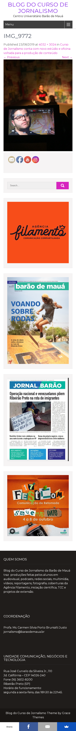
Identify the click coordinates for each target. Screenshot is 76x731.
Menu (9, 24)
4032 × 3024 (47, 44)
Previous (11, 57)
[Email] (47, 726)
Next (67, 57)
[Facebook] (28, 726)
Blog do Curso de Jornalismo (38, 7)
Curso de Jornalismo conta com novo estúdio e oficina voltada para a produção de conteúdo (37, 49)
